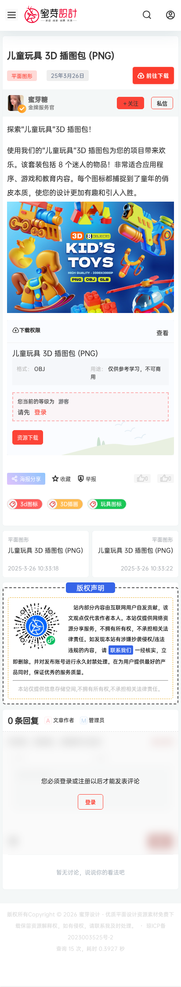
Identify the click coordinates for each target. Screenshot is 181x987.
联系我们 (120, 650)
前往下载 (157, 76)
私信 (162, 103)
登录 (40, 412)
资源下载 (27, 438)
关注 (133, 103)
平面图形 (22, 76)
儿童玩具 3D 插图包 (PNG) (45, 550)
